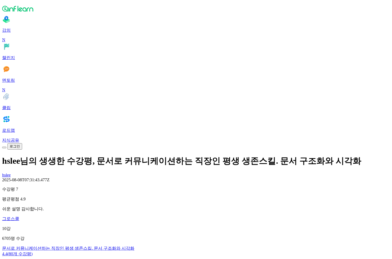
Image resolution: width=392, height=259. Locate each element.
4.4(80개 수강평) (17, 254)
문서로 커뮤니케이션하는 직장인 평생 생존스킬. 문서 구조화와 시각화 (68, 248)
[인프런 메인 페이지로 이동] (196, 8)
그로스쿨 (10, 218)
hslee (6, 175)
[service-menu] (4, 147)
